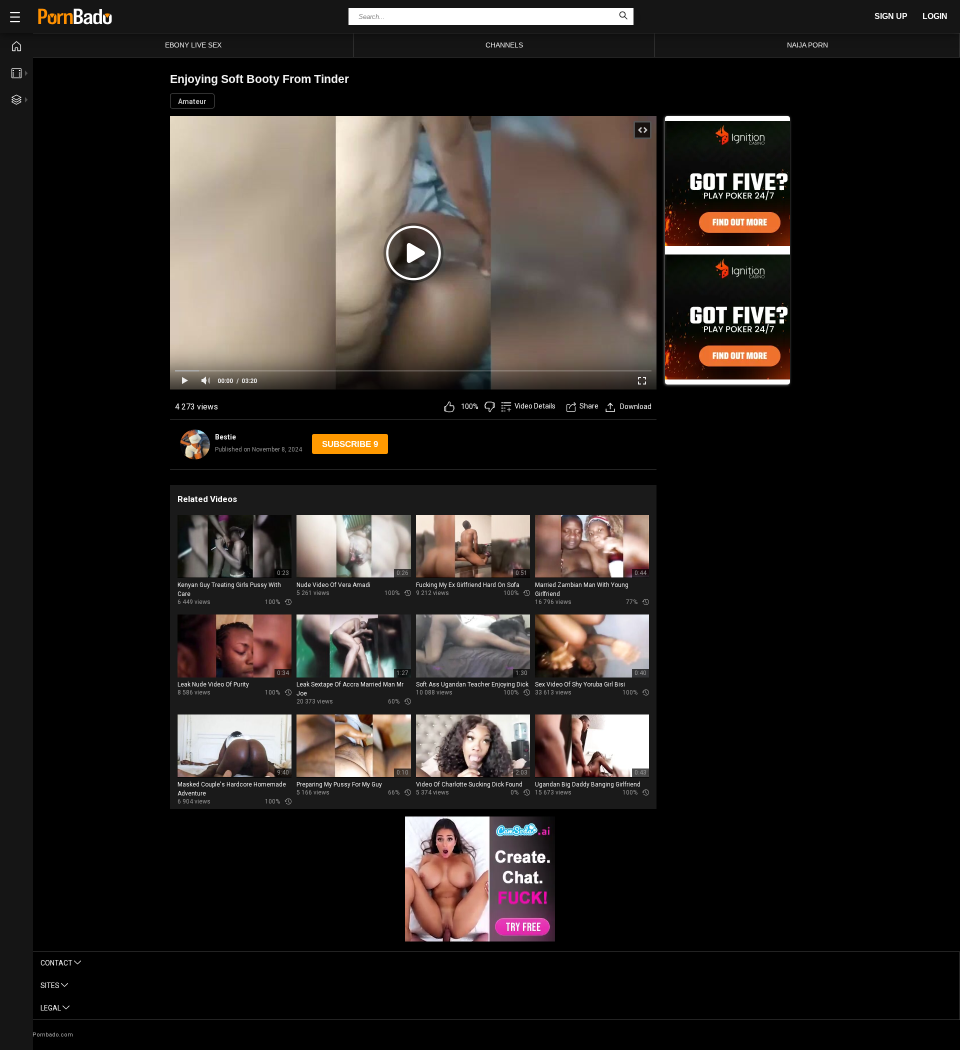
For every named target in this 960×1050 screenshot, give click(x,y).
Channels (504, 45)
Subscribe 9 (350, 444)
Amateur (192, 102)
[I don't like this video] (489, 407)
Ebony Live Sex (193, 45)
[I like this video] (449, 407)
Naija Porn (807, 45)
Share (589, 406)
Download (636, 406)
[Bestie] (195, 445)
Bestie (225, 437)
